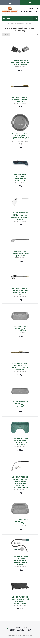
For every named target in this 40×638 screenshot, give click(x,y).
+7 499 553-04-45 (32, 8)
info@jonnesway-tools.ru (29, 11)
